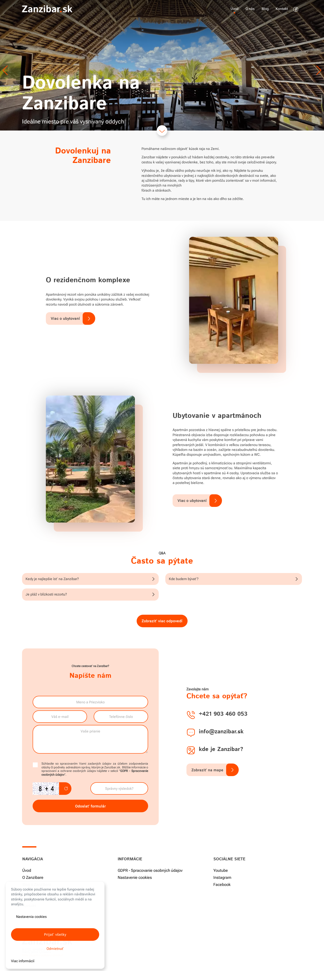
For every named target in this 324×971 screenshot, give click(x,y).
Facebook (222, 884)
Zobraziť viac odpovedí (162, 621)
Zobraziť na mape (207, 770)
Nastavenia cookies (31, 917)
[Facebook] (296, 6)
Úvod (234, 9)
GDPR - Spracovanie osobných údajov (150, 870)
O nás (250, 9)
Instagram (222, 877)
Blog (265, 9)
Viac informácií (22, 961)
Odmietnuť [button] (55, 949)
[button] (319, 70)
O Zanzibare (32, 877)
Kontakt (282, 9)
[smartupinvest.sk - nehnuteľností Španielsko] (47, 8)
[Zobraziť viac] (162, 130)
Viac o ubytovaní (65, 318)
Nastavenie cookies (135, 877)
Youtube (220, 870)
